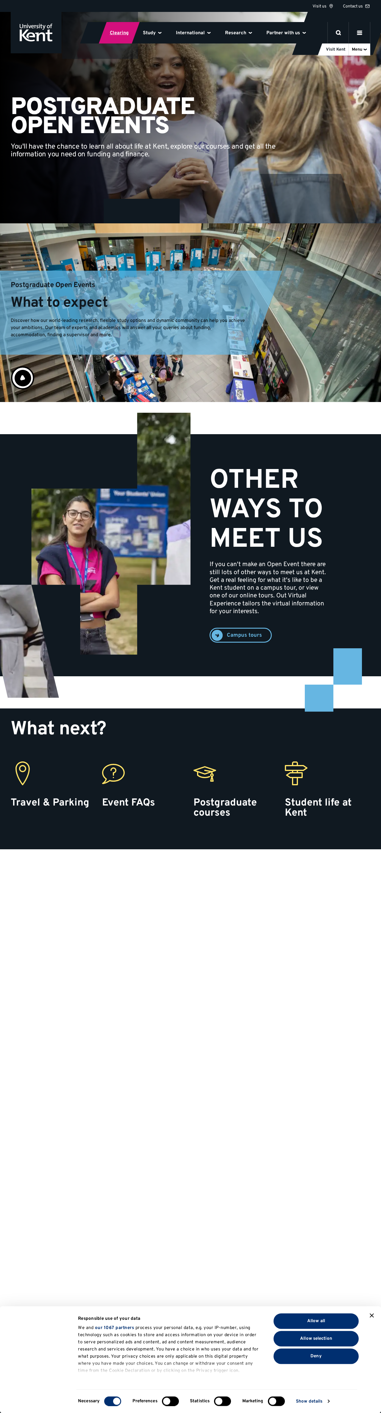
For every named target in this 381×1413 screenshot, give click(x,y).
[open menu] (359, 32)
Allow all (316, 1321)
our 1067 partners (114, 1328)
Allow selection (316, 1338)
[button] (22, 378)
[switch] (170, 1401)
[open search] (338, 32)
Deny (315, 1356)
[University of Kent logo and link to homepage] (36, 32)
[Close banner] (372, 1316)
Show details (309, 1401)
